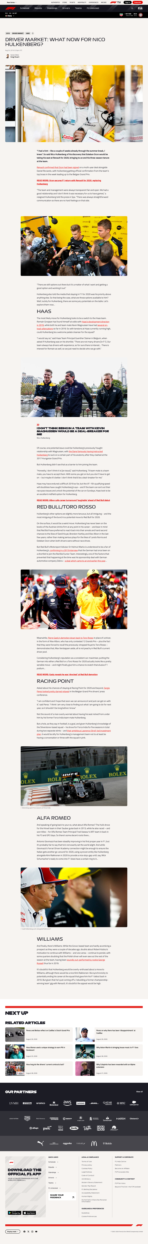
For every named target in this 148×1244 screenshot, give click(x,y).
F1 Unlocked (93, 8)
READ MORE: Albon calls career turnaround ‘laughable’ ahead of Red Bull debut (73, 500)
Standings (52, 8)
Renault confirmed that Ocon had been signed (58, 167)
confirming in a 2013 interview (64, 550)
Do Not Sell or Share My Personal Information (94, 1200)
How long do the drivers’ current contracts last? (45, 1064)
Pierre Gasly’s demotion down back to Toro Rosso (70, 637)
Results (38, 8)
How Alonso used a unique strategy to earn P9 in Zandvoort (45, 1048)
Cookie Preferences (89, 1216)
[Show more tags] (32, 33)
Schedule (24, 8)
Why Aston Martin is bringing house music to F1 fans (117, 1047)
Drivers (66, 8)
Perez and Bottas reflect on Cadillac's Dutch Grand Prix (48, 1030)
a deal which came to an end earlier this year (85, 560)
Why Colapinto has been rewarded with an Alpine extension (115, 1065)
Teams (78, 8)
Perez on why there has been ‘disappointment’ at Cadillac (115, 1031)
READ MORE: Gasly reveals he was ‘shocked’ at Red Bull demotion (67, 674)
